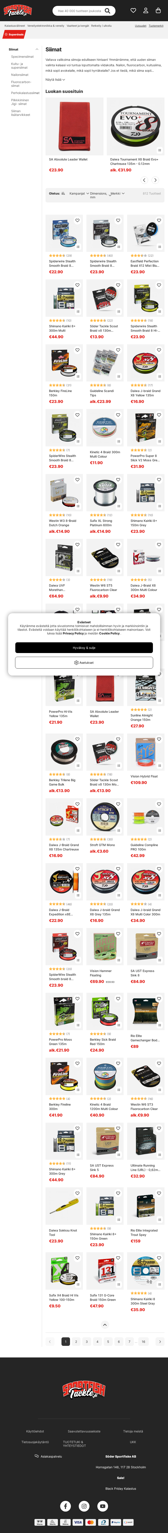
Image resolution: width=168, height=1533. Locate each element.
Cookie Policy (109, 633)
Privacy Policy (73, 633)
